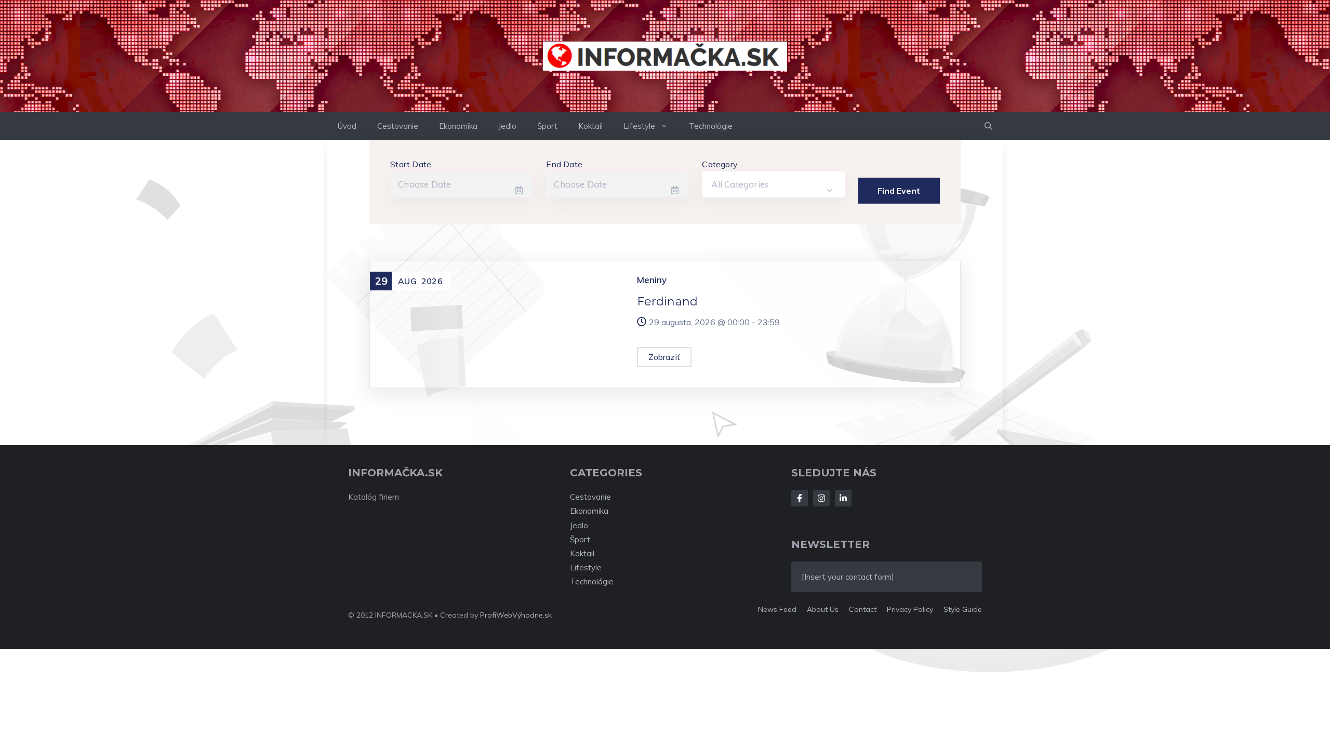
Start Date (410, 164)
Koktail (590, 126)
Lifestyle (639, 126)
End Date (564, 164)
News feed (777, 609)
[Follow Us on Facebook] (799, 498)
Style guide (962, 609)
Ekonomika (458, 126)
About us (823, 609)
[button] (988, 126)
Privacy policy (910, 609)
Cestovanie (397, 126)
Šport (547, 126)
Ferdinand (667, 302)
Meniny (652, 279)
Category (720, 164)
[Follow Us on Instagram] (821, 498)
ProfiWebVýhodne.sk (516, 615)
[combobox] (773, 184)
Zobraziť (664, 357)
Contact (862, 609)
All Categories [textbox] (740, 184)
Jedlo (507, 126)
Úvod (347, 126)
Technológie (711, 126)
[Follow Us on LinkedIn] (843, 498)
